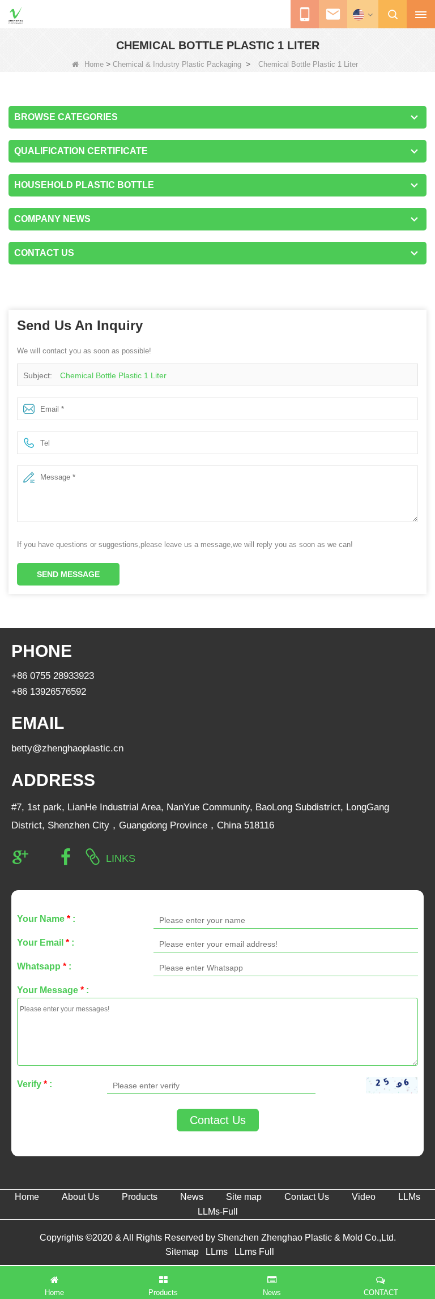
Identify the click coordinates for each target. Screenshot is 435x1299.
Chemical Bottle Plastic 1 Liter (113, 375)
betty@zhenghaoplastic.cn (67, 748)
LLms (217, 1252)
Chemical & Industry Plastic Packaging (177, 64)
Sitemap (182, 1252)
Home (94, 64)
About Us (80, 1197)
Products (139, 1197)
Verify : (34, 1084)
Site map (244, 1197)
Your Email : (45, 942)
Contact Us (218, 1120)
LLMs (409, 1197)
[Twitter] (43, 857)
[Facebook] (66, 857)
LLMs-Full (218, 1211)
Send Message (68, 574)
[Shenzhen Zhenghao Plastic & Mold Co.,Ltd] (15, 15)
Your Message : (53, 990)
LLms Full (254, 1252)
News (191, 1197)
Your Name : (46, 919)
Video (364, 1197)
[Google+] (20, 857)
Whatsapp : (44, 966)
